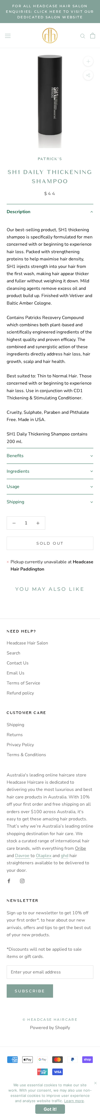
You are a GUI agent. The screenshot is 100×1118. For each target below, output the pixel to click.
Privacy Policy (20, 745)
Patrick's (50, 158)
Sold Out (50, 543)
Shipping (15, 725)
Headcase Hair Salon (27, 643)
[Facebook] (9, 880)
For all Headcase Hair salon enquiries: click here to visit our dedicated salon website (50, 11)
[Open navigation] (8, 35)
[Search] (82, 35)
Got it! (50, 1109)
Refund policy (20, 693)
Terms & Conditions (26, 755)
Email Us (15, 673)
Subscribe (30, 990)
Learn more (74, 1101)
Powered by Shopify (50, 1028)
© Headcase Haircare (50, 1019)
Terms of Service (23, 683)
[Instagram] (22, 880)
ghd (64, 856)
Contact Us (18, 663)
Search (13, 653)
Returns (15, 735)
